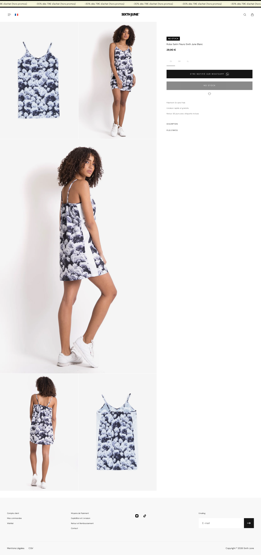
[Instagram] (137, 516)
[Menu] (9, 14)
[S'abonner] (249, 523)
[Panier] (252, 14)
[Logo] (130, 15)
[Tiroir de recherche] (245, 14)
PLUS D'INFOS (172, 130)
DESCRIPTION (172, 124)
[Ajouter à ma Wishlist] (209, 93)
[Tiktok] (145, 516)
